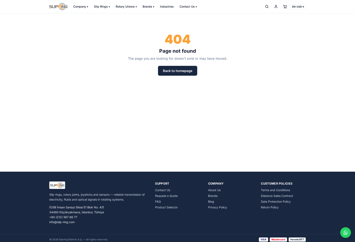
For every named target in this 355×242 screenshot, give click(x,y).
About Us (214, 190)
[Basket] (285, 6)
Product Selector (166, 207)
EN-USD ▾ (298, 6)
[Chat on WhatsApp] (345, 232)
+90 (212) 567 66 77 (63, 217)
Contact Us (188, 6)
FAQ (158, 201)
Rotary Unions (126, 6)
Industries (167, 6)
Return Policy (270, 207)
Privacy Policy (217, 207)
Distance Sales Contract (277, 195)
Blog (211, 201)
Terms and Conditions (275, 190)
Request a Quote (166, 195)
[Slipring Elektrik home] (58, 6)
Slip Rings (102, 6)
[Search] (267, 6)
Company (80, 6)
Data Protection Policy (276, 201)
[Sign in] (276, 6)
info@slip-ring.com (62, 222)
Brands (148, 6)
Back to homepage (177, 71)
